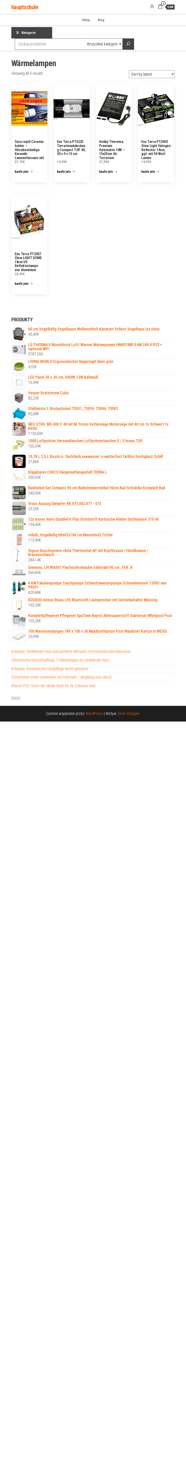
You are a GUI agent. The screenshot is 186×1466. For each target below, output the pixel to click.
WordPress (94, 713)
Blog (101, 20)
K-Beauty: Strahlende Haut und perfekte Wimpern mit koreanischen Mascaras (71, 651)
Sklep (86, 20)
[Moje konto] (152, 6)
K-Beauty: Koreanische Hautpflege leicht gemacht (49, 668)
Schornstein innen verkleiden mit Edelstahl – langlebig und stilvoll (61, 677)
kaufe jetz (22, 171)
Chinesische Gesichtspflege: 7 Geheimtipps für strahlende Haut (60, 660)
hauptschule (24, 7)
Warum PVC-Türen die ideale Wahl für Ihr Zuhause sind (53, 685)
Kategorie (29, 33)
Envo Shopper (129, 713)
